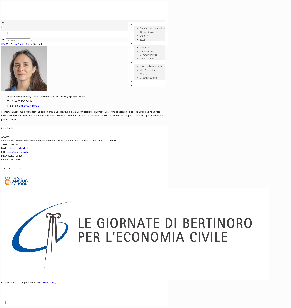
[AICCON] (77, 15)
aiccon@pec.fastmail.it (17, 151)
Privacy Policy (49, 282)
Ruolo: (10, 96)
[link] (32, 40)
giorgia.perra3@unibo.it (27, 105)
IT (2, 26)
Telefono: (12, 101)
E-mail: (11, 105)
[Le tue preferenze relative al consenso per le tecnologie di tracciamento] (5, 303)
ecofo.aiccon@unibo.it (18, 148)
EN (8, 32)
